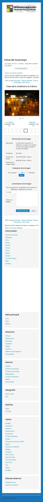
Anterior (10, 122)
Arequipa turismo (10, 482)
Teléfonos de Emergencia (13, 351)
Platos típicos (9, 455)
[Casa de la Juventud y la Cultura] (21, 130)
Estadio (7, 439)
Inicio (7, 318)
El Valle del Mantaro (11, 436)
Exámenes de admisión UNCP (14, 441)
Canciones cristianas (11, 485)
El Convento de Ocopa (12, 371)
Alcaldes (8, 423)
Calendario (8, 237)
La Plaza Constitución (12, 377)
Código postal (9, 338)
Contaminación (9, 431)
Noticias (7, 324)
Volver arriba (37, 498)
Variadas (21, 64)
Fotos (7, 321)
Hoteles (7, 346)
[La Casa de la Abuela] (29, 130)
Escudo (7, 248)
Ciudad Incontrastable (12, 369)
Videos (7, 468)
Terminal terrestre (10, 460)
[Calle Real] (33, 130)
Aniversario (8, 426)
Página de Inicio (12, 64)
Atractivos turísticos (11, 235)
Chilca (7, 409)
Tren (6, 465)
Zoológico (8, 470)
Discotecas (8, 341)
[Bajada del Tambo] (37, 130)
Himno (7, 250)
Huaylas (7, 256)
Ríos (6, 396)
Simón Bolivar (9, 382)
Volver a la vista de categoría (13, 73)
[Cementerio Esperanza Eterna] (18, 130)
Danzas (7, 243)
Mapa (7, 261)
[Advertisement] (21, 34)
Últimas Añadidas (27, 81)
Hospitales (8, 344)
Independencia (9, 374)
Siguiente (32, 122)
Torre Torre (8, 462)
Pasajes (7, 449)
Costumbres (9, 434)
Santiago (8, 263)
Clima (7, 240)
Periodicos (8, 452)
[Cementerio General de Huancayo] (6, 130)
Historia (7, 253)
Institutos (8, 349)
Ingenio (7, 444)
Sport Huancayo (10, 457)
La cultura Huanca (10, 258)
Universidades (9, 354)
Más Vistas (26, 82)
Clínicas (7, 336)
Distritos (7, 245)
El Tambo (8, 411)
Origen (7, 379)
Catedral (7, 366)
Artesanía (8, 428)
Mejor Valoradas (15, 81)
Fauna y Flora (9, 394)
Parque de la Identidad (12, 447)
